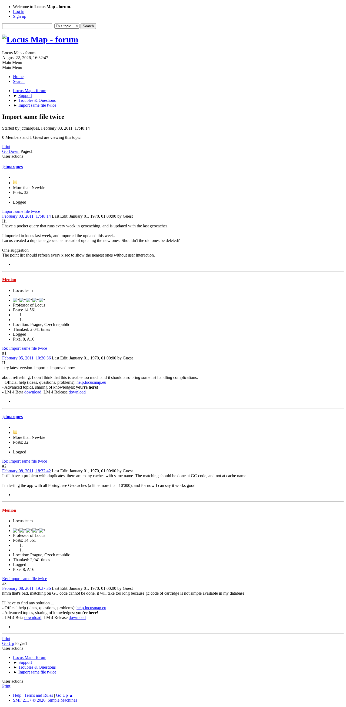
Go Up (8, 643)
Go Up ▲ (64, 695)
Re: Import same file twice (24, 348)
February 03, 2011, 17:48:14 (26, 216)
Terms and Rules (38, 695)
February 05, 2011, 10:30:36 (26, 358)
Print (6, 146)
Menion (9, 279)
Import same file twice (21, 211)
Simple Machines (62, 700)
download (32, 392)
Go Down (10, 151)
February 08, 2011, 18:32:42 (26, 471)
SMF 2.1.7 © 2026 (29, 700)
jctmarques (12, 166)
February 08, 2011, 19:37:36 (26, 588)
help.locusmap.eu (91, 382)
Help (17, 695)
